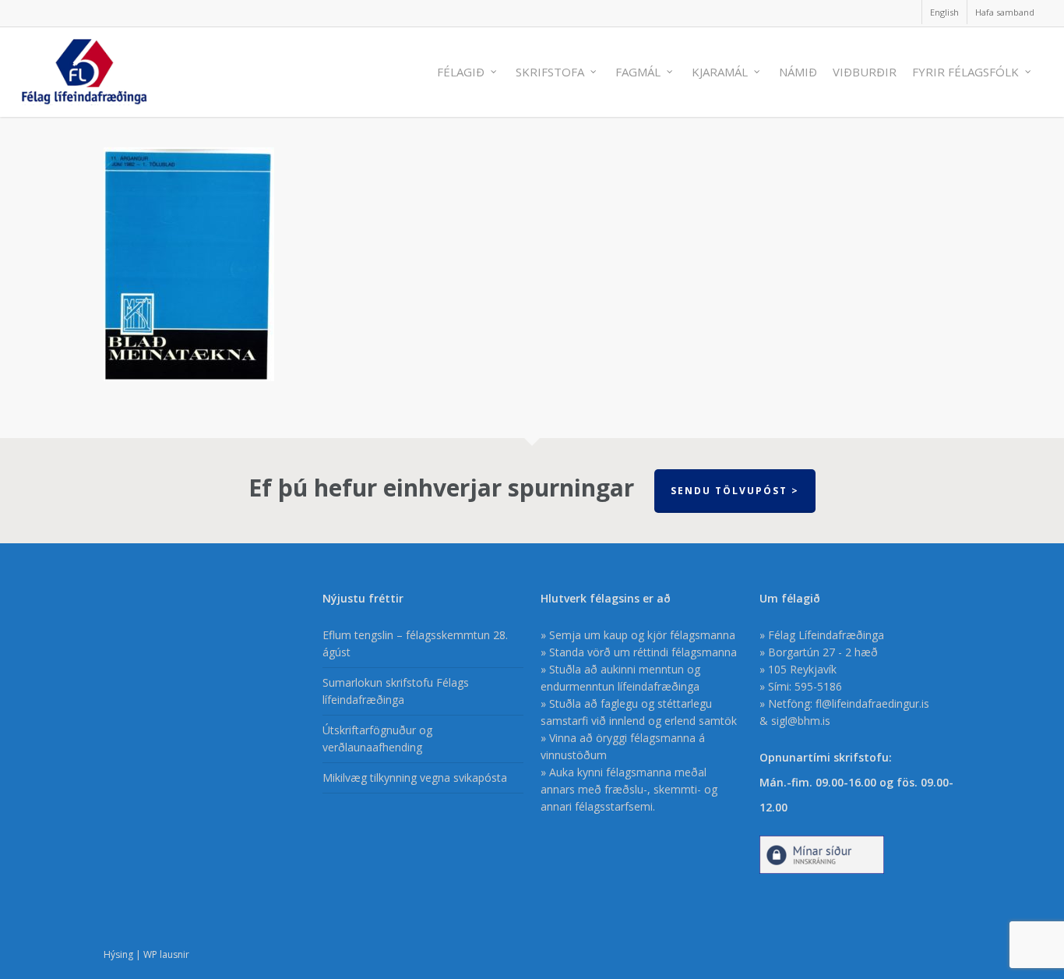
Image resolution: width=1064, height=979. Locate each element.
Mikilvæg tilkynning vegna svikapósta (414, 777)
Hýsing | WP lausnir (146, 954)
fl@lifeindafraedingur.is (872, 703)
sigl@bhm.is (800, 720)
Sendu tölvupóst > (735, 490)
